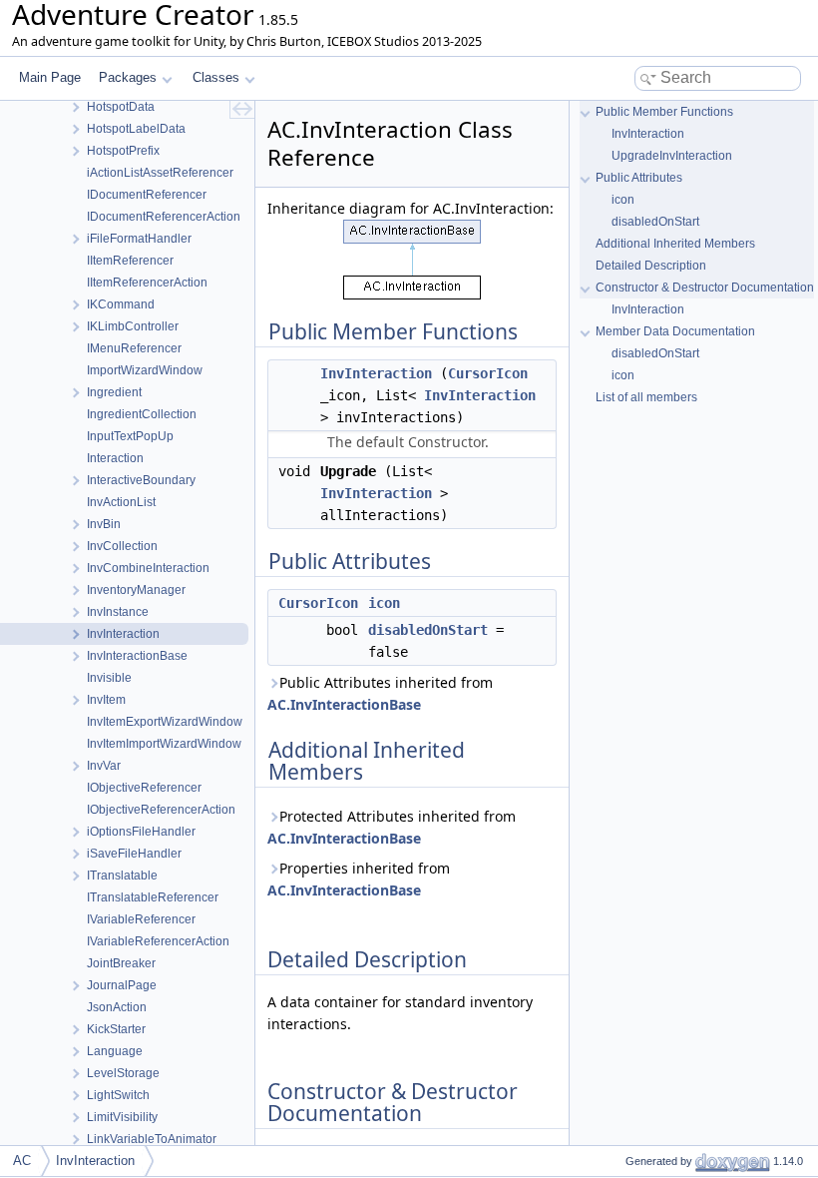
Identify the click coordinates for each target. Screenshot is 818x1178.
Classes (216, 77)
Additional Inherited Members (675, 244)
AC (22, 1160)
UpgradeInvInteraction (672, 156)
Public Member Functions (664, 112)
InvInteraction (376, 373)
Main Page (50, 77)
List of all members (646, 397)
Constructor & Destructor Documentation (705, 287)
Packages (128, 77)
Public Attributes (639, 178)
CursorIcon (488, 373)
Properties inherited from (358, 879)
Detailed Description (651, 266)
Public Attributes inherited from (380, 693)
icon (384, 603)
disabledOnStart (428, 630)
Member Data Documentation (675, 331)
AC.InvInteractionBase (344, 704)
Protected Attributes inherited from (391, 827)
